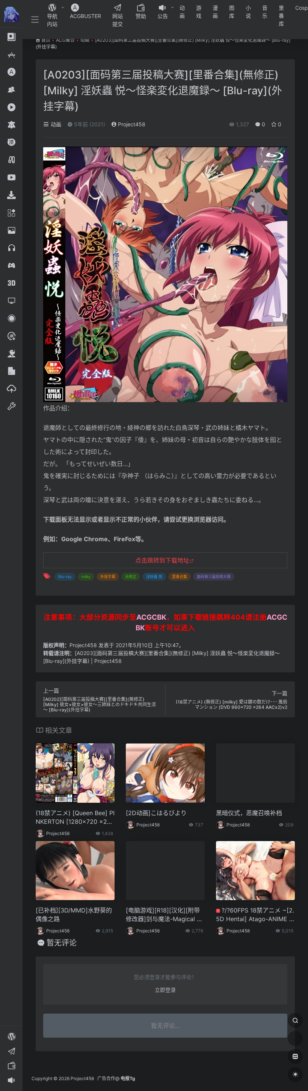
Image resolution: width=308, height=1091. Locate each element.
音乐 (264, 12)
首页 (45, 40)
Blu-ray (65, 576)
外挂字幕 (107, 576)
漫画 (215, 12)
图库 (231, 12)
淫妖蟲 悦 (154, 576)
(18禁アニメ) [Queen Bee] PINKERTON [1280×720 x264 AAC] (75, 817)
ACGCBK (151, 617)
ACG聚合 (65, 40)
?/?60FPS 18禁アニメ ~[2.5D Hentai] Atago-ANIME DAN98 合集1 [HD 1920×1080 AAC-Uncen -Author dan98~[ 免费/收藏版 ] (255, 914)
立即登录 (165, 990)
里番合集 (179, 576)
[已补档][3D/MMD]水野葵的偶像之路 (74, 914)
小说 (248, 12)
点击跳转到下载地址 (162, 560)
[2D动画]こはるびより (156, 813)
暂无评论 (62, 942)
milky (86, 576)
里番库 (281, 16)
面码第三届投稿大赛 (214, 576)
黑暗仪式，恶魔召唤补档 (249, 813)
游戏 (198, 12)
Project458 (130, 124)
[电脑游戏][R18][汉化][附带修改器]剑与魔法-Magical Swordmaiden (163, 914)
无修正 (130, 576)
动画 (182, 12)
